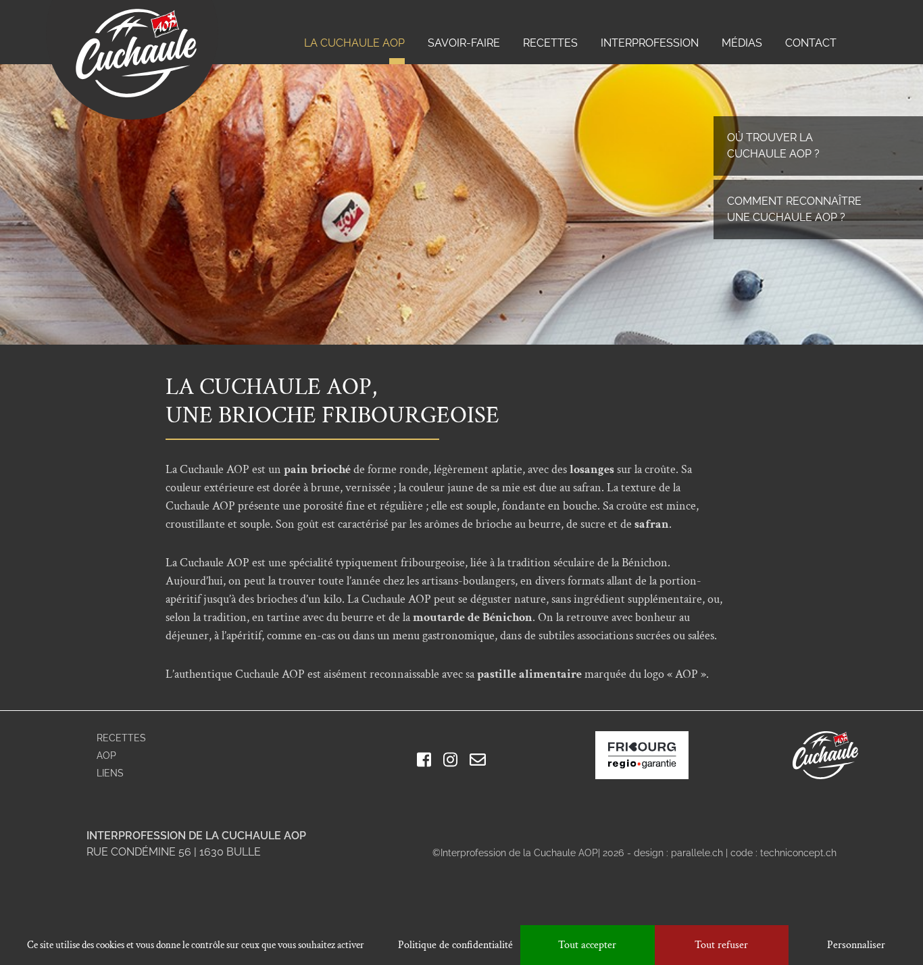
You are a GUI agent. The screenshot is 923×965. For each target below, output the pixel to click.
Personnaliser (856, 945)
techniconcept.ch (798, 852)
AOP (106, 755)
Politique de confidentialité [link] (455, 945)
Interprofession (650, 42)
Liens (110, 773)
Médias (742, 42)
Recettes (550, 42)
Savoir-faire (464, 42)
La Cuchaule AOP (354, 42)
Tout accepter (587, 945)
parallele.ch (697, 852)
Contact (811, 42)
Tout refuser (721, 945)
